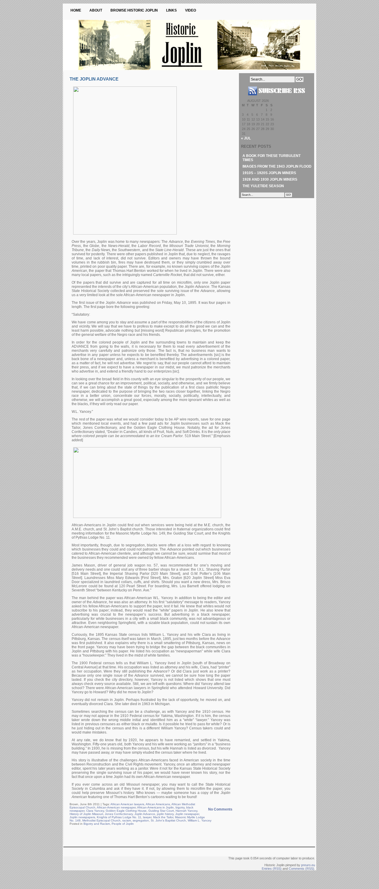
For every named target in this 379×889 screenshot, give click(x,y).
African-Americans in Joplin (155, 807)
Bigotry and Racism (96, 823)
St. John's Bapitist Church (168, 820)
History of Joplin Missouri (86, 814)
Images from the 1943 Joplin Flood (277, 166)
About (95, 10)
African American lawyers (127, 804)
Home (75, 10)
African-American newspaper (116, 807)
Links (171, 10)
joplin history (165, 814)
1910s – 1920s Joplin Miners (269, 173)
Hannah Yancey (186, 810)
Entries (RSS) (272, 868)
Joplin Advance (144, 814)
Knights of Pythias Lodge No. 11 (119, 817)
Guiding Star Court (161, 810)
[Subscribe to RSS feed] (276, 98)
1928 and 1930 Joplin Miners (270, 179)
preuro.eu (308, 865)
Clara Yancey (95, 810)
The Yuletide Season (263, 186)
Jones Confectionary (119, 814)
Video (190, 10)
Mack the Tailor (163, 817)
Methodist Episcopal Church (101, 820)
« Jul (246, 138)
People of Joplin (123, 823)
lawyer (147, 817)
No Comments (220, 809)
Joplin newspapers (82, 817)
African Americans (158, 804)
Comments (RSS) (301, 868)
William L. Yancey (199, 820)
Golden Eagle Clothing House (126, 810)
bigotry (180, 807)
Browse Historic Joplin (134, 10)
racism (126, 820)
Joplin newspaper (187, 814)
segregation (141, 820)
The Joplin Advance (94, 78)
